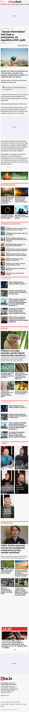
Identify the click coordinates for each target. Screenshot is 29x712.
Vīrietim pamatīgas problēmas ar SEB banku (16, 269)
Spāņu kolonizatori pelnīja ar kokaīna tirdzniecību (15, 259)
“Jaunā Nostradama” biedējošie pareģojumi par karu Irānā (7, 217)
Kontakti (2, 706)
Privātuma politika (16, 702)
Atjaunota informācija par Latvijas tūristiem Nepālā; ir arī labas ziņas (17, 292)
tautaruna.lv (3, 43)
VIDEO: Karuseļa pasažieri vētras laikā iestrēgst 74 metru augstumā (16, 254)
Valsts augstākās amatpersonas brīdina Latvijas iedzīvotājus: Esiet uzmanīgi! (16, 239)
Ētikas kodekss (19, 704)
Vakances (25, 704)
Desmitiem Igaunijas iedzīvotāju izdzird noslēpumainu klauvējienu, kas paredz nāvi (7, 200)
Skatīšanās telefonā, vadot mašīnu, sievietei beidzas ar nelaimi (16, 229)
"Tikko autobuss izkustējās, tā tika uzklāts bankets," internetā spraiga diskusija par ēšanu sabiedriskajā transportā (17, 302)
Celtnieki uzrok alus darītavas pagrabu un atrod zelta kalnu (21, 392)
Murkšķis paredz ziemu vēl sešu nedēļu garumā (21, 217)
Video (3, 443)
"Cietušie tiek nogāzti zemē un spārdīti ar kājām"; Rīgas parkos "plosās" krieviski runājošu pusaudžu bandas (21, 591)
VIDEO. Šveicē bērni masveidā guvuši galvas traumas (7, 572)
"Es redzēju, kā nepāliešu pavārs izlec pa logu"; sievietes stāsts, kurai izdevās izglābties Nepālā (17, 311)
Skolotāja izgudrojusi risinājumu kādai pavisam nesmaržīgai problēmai (7, 375)
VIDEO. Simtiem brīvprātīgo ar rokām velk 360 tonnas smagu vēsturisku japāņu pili (21, 375)
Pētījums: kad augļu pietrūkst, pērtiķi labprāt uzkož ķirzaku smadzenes (13, 353)
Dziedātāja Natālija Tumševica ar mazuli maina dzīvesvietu (15, 245)
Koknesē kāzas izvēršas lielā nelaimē (14, 273)
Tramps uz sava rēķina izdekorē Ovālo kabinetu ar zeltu (15, 264)
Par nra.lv (3, 702)
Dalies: (8, 167)
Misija (11, 702)
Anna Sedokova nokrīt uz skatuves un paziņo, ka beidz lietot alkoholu (17, 249)
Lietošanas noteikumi (5, 704)
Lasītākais (6, 279)
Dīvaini (11, 28)
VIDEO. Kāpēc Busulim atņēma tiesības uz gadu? (16, 282)
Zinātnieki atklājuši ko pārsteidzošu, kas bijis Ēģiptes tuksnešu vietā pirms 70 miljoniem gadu (21, 573)
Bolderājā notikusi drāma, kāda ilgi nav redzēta (16, 234)
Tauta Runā (6, 28)
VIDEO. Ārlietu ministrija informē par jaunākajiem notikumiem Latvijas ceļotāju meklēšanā (18, 319)
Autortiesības (12, 704)
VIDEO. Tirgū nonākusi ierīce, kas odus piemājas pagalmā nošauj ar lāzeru (7, 393)
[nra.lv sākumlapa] (5, 1)
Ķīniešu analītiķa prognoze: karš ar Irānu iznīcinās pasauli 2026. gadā (20, 199)
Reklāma (7, 702)
